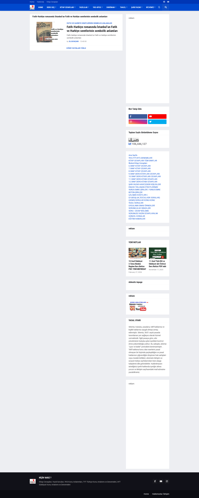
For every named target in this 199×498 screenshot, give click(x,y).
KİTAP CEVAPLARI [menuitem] (67, 7)
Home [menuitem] (40, 7)
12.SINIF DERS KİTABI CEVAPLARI (143, 182)
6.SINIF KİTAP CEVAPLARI (140, 166)
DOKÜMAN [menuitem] (111, 7)
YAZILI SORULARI (136, 203)
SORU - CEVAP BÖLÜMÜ (139, 211)
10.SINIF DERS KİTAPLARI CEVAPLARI (145, 176)
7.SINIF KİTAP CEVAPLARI (140, 168)
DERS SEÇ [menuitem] (51, 7)
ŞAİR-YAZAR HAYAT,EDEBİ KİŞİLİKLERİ (145, 184)
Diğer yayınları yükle (76, 48)
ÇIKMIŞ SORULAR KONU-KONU (142, 200)
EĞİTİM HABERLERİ (137, 219)
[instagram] (138, 121)
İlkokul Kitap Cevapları (138, 163)
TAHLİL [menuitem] (123, 7)
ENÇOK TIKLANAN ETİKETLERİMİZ (143, 187)
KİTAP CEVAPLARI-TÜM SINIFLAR (143, 161)
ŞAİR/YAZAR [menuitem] (136, 7)
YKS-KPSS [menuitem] (97, 7)
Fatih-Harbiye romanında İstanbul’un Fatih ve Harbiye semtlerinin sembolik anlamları (92, 29)
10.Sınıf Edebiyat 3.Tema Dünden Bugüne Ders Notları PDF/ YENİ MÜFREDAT (137, 265)
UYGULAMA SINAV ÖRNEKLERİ (142, 205)
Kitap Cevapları (52, 2)
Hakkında (40, 2)
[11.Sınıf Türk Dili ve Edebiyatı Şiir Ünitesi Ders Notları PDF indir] (158, 253)
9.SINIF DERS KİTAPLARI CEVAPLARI (144, 174)
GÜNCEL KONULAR (137, 216)
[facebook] (164, 2)
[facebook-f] (138, 116)
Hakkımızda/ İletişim (160, 494)
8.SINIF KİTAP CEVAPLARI (140, 171)
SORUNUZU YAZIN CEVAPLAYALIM (143, 213)
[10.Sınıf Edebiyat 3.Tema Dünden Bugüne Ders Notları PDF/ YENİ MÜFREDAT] (137, 253)
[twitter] (157, 121)
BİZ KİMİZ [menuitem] (150, 7)
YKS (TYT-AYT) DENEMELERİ (140, 158)
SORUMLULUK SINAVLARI (140, 208)
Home (32, 2)
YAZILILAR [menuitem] (83, 7)
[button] (159, 7)
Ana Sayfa (133, 155)
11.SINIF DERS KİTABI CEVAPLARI (143, 179)
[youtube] (168, 2)
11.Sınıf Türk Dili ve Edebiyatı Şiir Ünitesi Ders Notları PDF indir (157, 264)
